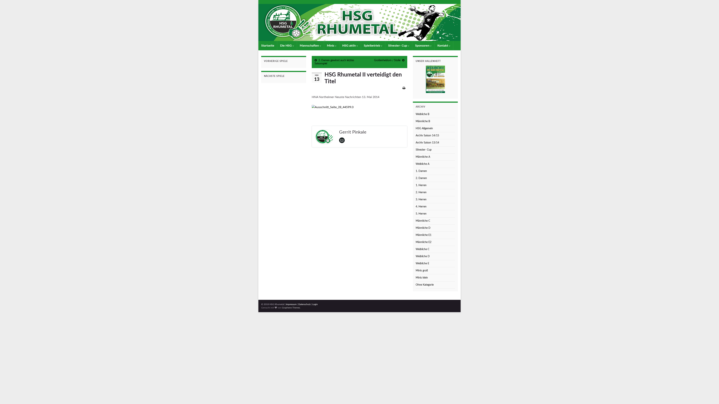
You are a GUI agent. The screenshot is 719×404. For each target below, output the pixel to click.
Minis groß (422, 270)
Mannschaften (310, 45)
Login (315, 304)
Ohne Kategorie (425, 285)
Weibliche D (423, 256)
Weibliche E (422, 263)
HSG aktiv (349, 45)
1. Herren (421, 185)
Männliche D (423, 228)
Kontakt (443, 45)
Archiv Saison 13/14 (427, 142)
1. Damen (421, 171)
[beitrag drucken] (404, 88)
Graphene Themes (291, 308)
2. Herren (421, 192)
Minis (331, 45)
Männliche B (423, 121)
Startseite (267, 45)
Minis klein (422, 277)
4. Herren (421, 206)
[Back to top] (710, 395)
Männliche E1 (423, 235)
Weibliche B (422, 114)
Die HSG (286, 45)
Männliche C (423, 221)
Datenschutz (304, 304)
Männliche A (423, 157)
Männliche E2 (423, 242)
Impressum (291, 304)
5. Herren (421, 213)
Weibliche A (422, 164)
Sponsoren (422, 45)
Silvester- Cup (398, 45)
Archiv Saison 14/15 (427, 135)
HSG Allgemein (424, 128)
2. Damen (421, 178)
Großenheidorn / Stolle (387, 60)
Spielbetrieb (372, 45)
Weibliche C (422, 249)
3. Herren (421, 199)
